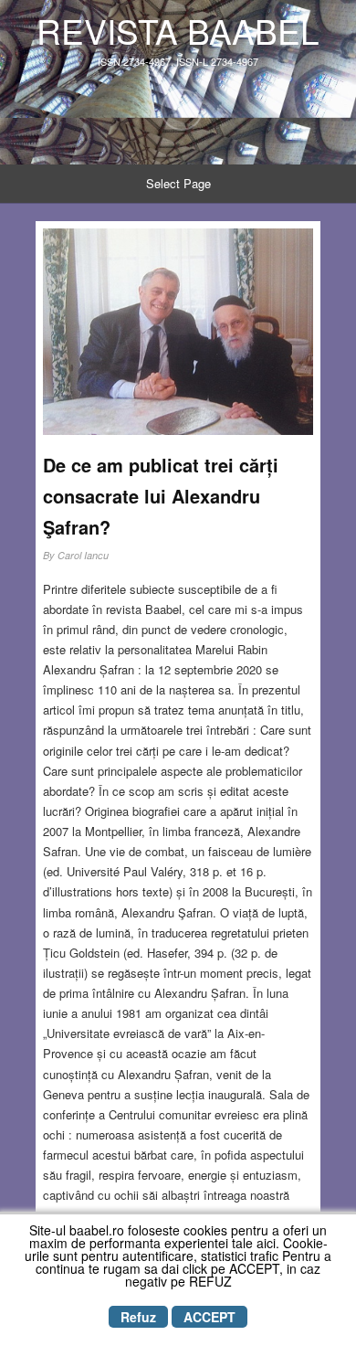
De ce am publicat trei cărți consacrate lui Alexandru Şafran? (160, 495)
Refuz (138, 1317)
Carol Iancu (83, 555)
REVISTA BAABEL (178, 30)
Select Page (178, 183)
